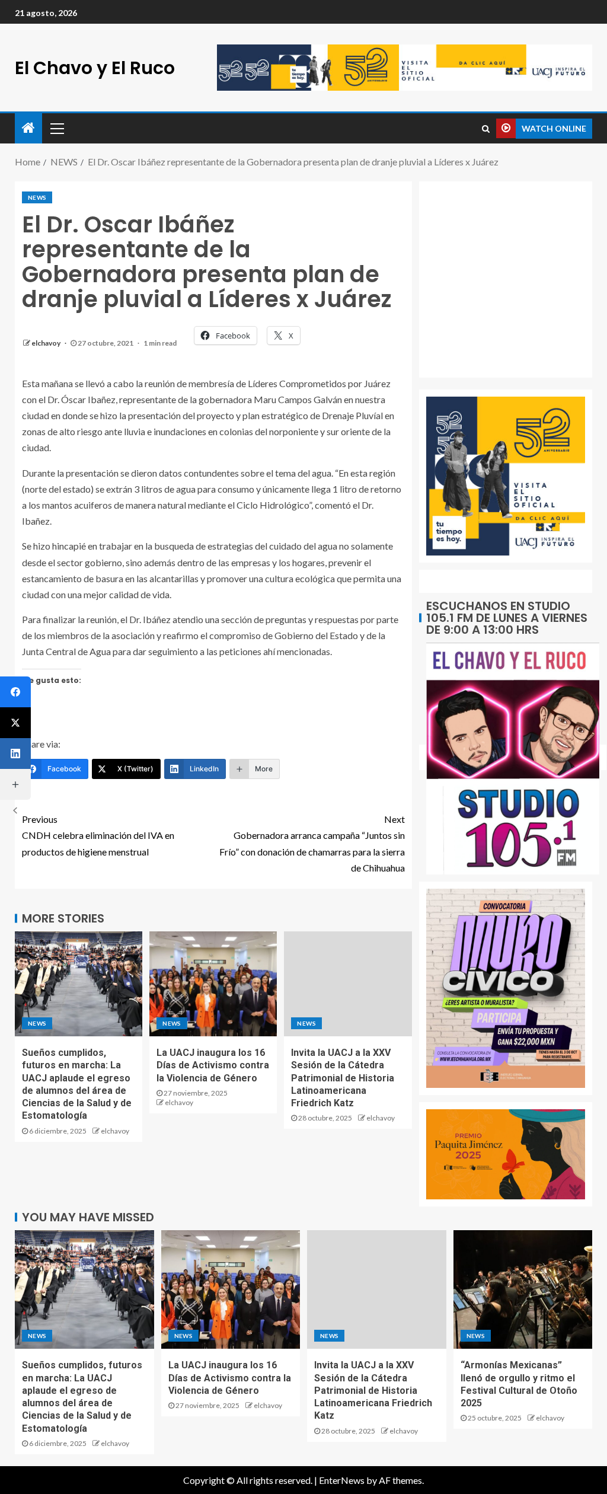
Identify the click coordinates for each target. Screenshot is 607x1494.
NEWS (37, 197)
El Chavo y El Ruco (95, 68)
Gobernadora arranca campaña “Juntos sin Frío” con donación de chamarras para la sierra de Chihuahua (312, 843)
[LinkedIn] (15, 753)
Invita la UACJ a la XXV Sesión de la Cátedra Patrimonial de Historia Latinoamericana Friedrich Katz (342, 1078)
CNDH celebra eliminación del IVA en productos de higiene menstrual (98, 835)
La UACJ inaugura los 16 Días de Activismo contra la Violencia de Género (212, 1065)
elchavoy (46, 343)
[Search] (485, 128)
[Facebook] (15, 691)
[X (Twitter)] (15, 722)
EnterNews (342, 1480)
